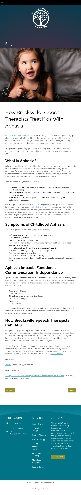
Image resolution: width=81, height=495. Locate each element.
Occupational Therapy (37, 429)
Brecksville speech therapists (19, 135)
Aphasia (8, 365)
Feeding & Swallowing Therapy (36, 446)
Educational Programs (36, 461)
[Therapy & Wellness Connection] (40, 11)
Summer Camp (38, 467)
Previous (10, 390)
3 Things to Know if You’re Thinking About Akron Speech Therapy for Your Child (34, 376)
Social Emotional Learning (38, 454)
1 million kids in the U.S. (39, 207)
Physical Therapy (38, 439)
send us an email (57, 354)
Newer (71, 390)
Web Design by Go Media (40, 489)
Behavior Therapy (39, 435)
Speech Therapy (38, 424)
